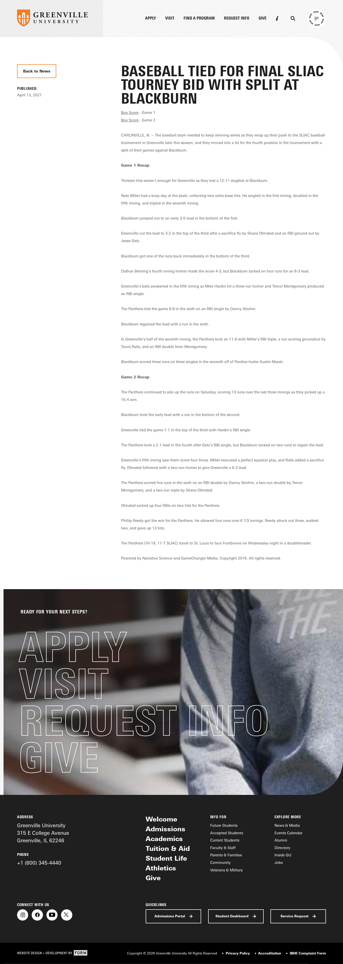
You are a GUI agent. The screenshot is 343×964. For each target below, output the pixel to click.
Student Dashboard (232, 916)
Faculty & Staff (223, 847)
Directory (282, 847)
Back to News (36, 71)
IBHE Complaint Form (308, 953)
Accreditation (269, 953)
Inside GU (282, 855)
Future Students (224, 825)
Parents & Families (226, 855)
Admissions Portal (169, 916)
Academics (164, 839)
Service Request (294, 916)
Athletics (161, 868)
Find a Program (199, 18)
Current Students (224, 840)
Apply (150, 18)
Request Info (236, 18)
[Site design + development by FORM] (52, 953)
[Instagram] (22, 914)
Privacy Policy (238, 953)
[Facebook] (37, 914)
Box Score (130, 112)
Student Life (166, 858)
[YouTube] (52, 914)
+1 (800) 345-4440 (39, 863)
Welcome (161, 819)
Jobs (278, 862)
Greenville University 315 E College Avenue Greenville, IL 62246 (43, 833)
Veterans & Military (226, 870)
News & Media (287, 825)
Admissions (165, 829)
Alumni (280, 840)
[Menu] (316, 18)
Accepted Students (226, 833)
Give (262, 18)
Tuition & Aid (168, 848)
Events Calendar (288, 833)
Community (220, 862)
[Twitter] (66, 914)
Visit (169, 18)
